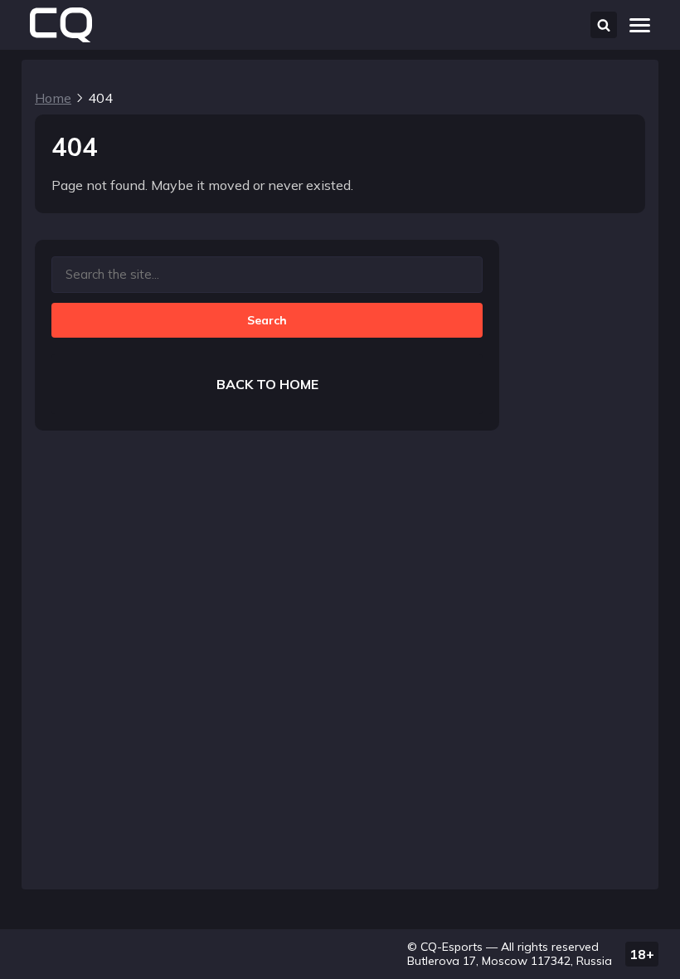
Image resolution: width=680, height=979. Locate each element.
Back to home (267, 384)
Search (267, 320)
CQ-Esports (451, 946)
